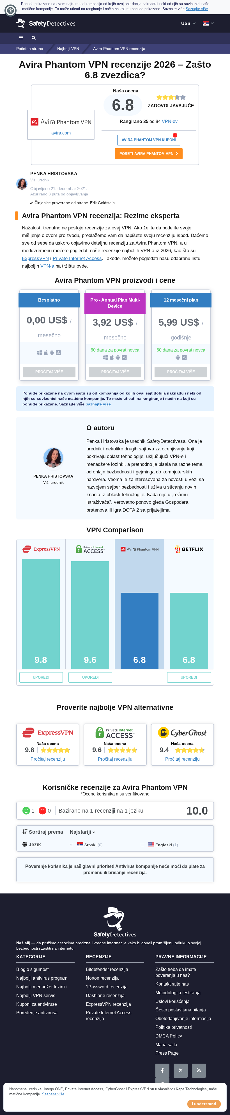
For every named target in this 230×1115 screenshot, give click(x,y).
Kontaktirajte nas (172, 984)
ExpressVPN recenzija (108, 1004)
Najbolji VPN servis (35, 995)
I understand (204, 1104)
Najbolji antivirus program (41, 978)
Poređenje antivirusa (37, 1012)
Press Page (167, 1053)
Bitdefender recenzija (107, 969)
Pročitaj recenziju (48, 759)
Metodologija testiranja (178, 992)
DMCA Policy (168, 1036)
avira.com (61, 133)
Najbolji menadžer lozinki (41, 986)
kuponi (149, 138)
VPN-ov (170, 121)
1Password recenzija (107, 986)
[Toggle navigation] (21, 38)
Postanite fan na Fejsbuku (162, 1071)
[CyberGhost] (182, 734)
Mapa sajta (166, 1044)
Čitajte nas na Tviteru (181, 1071)
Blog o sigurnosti (33, 969)
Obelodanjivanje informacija (183, 1018)
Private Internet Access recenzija (108, 1015)
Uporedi (41, 677)
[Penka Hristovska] (53, 460)
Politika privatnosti (173, 1027)
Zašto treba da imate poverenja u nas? (175, 972)
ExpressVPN (35, 258)
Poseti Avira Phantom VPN (146, 154)
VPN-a (47, 266)
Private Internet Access (77, 258)
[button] (10, 10)
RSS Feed (199, 1071)
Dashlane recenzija (105, 995)
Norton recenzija (102, 978)
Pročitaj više (49, 372)
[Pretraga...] (33, 38)
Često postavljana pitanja (180, 1009)
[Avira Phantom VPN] (61, 121)
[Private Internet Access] (115, 734)
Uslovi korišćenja (172, 1001)
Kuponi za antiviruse (36, 1004)
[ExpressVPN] (48, 734)
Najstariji (80, 832)
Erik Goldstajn (102, 202)
